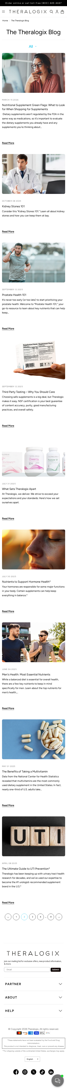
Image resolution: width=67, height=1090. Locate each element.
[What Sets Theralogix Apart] (33, 457)
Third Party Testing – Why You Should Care (28, 392)
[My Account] (57, 11)
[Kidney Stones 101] (33, 174)
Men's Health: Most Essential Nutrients (26, 674)
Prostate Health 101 (14, 295)
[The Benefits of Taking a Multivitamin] (33, 739)
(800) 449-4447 (52, 3)
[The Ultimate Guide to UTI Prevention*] (33, 836)
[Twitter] (34, 1072)
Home (5, 20)
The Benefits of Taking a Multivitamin (25, 771)
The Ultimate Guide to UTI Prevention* (26, 868)
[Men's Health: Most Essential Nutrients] (33, 642)
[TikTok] (42, 1072)
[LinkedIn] (51, 1072)
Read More (8, 142)
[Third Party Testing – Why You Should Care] (33, 359)
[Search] (51, 11)
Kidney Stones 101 (13, 206)
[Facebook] (16, 1072)
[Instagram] (25, 1072)
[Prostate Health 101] (33, 262)
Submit (55, 969)
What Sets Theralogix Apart (19, 489)
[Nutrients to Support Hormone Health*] (33, 549)
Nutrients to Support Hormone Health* (26, 581)
